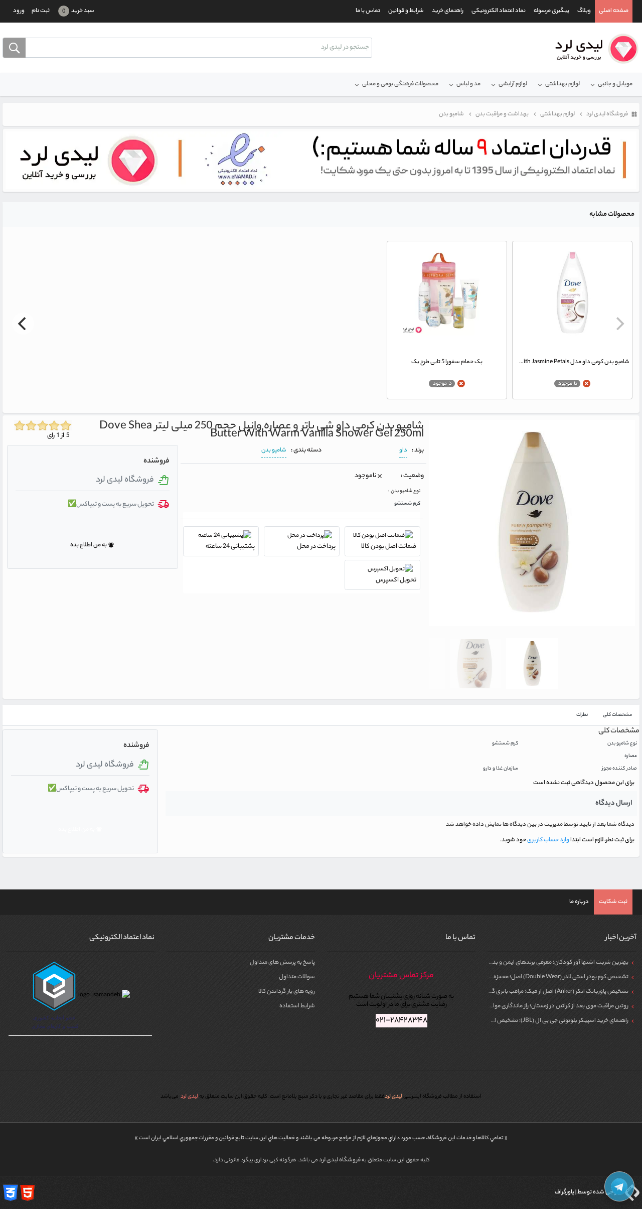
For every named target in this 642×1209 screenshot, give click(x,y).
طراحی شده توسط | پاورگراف (588, 1192)
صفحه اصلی (613, 11)
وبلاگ (584, 11)
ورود (19, 11)
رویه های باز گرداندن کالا (286, 992)
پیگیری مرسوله (551, 11)
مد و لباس (468, 84)
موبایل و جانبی (615, 84)
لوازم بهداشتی (562, 84)
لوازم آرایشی (513, 84)
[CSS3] (11, 1192)
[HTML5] (28, 1192)
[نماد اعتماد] (321, 160)
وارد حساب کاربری (547, 840)
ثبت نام (41, 11)
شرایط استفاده (297, 1006)
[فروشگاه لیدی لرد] (593, 49)
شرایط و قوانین (406, 11)
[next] (23, 324)
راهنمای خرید (447, 11)
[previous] (619, 324)
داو (403, 450)
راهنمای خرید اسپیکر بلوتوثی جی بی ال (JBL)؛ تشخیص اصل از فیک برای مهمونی (532, 1021)
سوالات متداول (297, 977)
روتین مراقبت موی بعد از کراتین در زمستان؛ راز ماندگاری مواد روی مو (550, 1006)
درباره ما (579, 902)
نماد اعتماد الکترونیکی (498, 11)
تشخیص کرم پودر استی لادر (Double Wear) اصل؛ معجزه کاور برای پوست (542, 977)
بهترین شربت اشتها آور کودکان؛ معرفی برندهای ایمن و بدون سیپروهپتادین (538, 963)
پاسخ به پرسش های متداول (282, 963)
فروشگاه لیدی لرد (340, 1160)
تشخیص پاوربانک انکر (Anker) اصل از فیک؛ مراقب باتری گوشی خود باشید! (540, 992)
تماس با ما (368, 11)
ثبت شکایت (613, 902)
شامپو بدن (273, 450)
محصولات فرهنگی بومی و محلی (400, 84)
